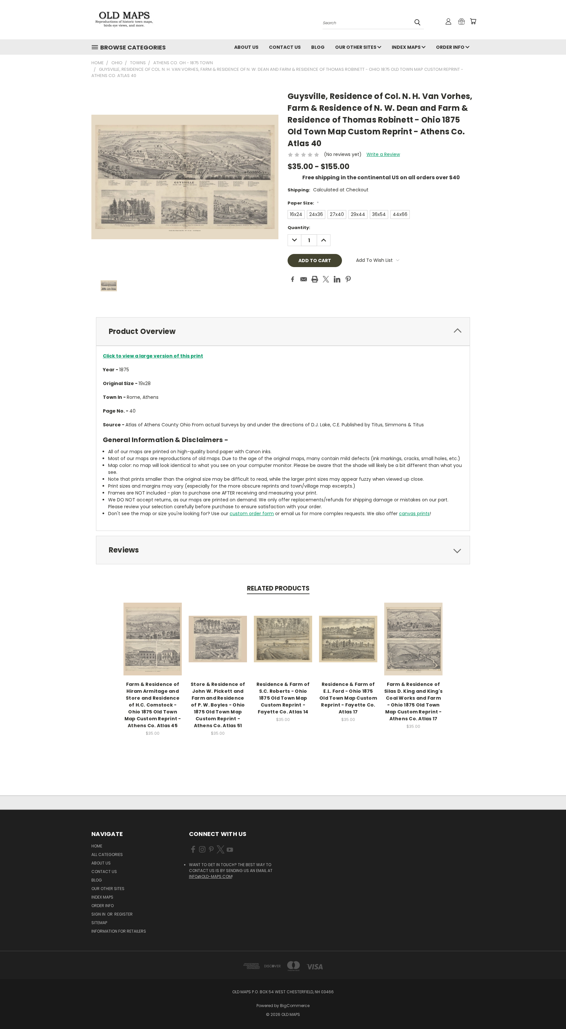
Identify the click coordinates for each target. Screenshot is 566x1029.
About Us (246, 47)
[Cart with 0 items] (473, 21)
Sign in (98, 914)
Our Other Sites (356, 47)
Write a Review (383, 154)
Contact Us (285, 47)
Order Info (450, 47)
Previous (549, 1008)
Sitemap (99, 922)
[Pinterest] (348, 279)
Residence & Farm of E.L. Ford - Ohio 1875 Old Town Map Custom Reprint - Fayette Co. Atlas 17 (348, 698)
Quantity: (299, 227)
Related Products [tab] (278, 588)
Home (96, 846)
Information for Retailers (118, 931)
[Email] (303, 279)
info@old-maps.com (210, 876)
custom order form (252, 513)
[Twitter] (326, 279)
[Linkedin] (337, 279)
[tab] (283, 331)
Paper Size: (303, 203)
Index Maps (407, 47)
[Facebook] (292, 279)
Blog (318, 47)
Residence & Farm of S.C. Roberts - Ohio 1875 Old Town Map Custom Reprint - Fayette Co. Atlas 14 (283, 698)
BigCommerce (295, 1005)
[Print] (314, 279)
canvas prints (414, 513)
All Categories (107, 854)
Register (123, 914)
